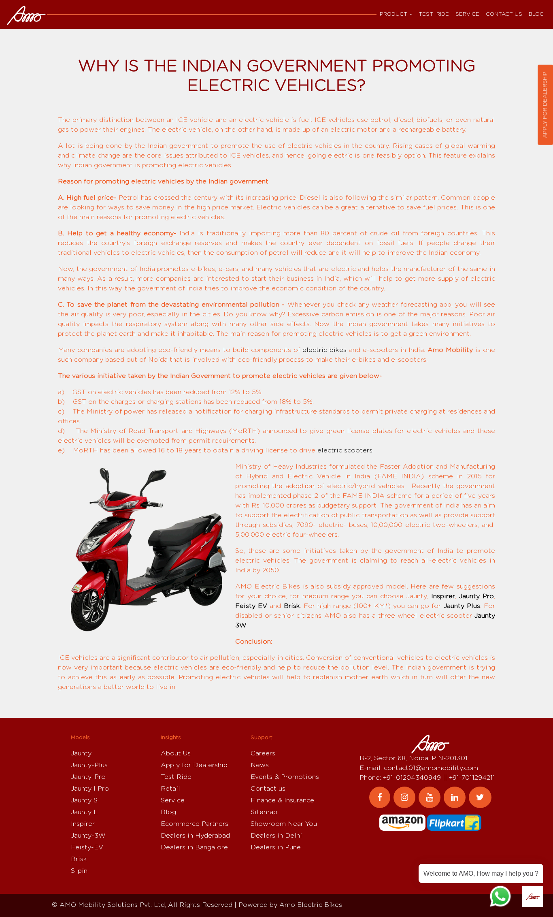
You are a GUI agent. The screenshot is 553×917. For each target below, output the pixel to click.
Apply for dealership (545, 105)
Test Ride (434, 14)
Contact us (504, 14)
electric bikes (324, 350)
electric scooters (344, 450)
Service (467, 14)
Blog (536, 14)
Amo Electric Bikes (310, 905)
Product (393, 14)
